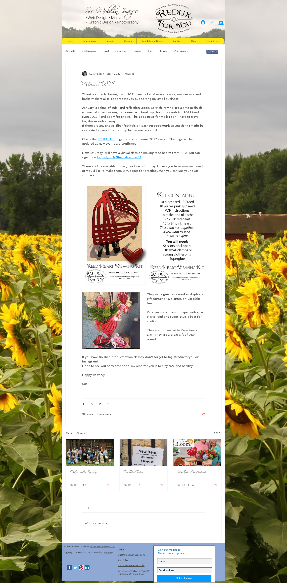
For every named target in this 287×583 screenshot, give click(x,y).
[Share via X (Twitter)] (91, 403)
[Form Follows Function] (144, 452)
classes (138, 51)
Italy (150, 51)
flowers (163, 51)
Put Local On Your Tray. (131, 574)
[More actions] (203, 74)
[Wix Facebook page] (69, 567)
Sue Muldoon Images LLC (102, 547)
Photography (181, 51)
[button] (221, 22)
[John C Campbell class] (90, 452)
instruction (121, 51)
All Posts (70, 51)
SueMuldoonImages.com (131, 554)
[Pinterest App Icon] (81, 567)
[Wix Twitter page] (75, 567)
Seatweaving (89, 51)
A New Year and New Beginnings (83, 472)
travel (106, 51)
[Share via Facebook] (83, 403)
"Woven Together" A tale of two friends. (191, 472)
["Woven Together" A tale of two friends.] (197, 452)
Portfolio (123, 560)
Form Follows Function (133, 472)
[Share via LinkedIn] (99, 403)
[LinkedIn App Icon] (87, 567)
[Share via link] (108, 403)
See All (218, 432)
